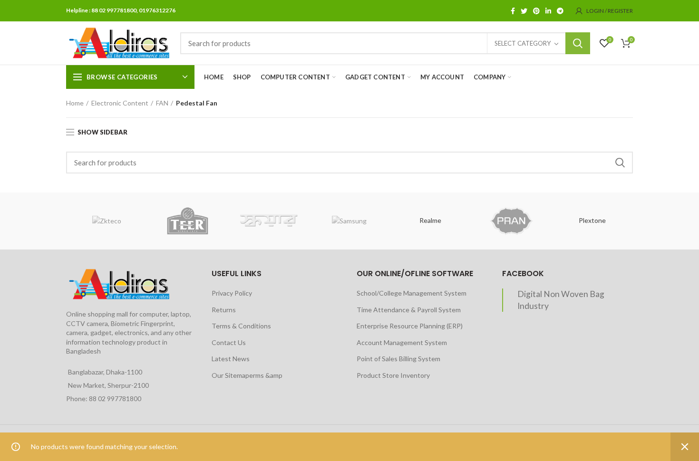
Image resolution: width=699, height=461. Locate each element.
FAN (162, 103)
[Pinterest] (536, 11)
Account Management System (402, 342)
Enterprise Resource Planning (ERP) (410, 326)
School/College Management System (411, 293)
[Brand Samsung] (349, 221)
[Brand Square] (268, 220)
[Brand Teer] (187, 221)
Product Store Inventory (393, 375)
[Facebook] (513, 11)
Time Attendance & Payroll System (409, 310)
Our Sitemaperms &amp (247, 375)
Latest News (231, 359)
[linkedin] (548, 11)
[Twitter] (524, 11)
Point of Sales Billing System (398, 359)
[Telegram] (560, 11)
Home (75, 103)
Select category (523, 43)
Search (577, 43)
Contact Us (229, 342)
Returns (224, 310)
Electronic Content (119, 103)
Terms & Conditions (241, 326)
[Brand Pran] (511, 221)
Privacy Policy (232, 293)
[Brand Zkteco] (106, 221)
